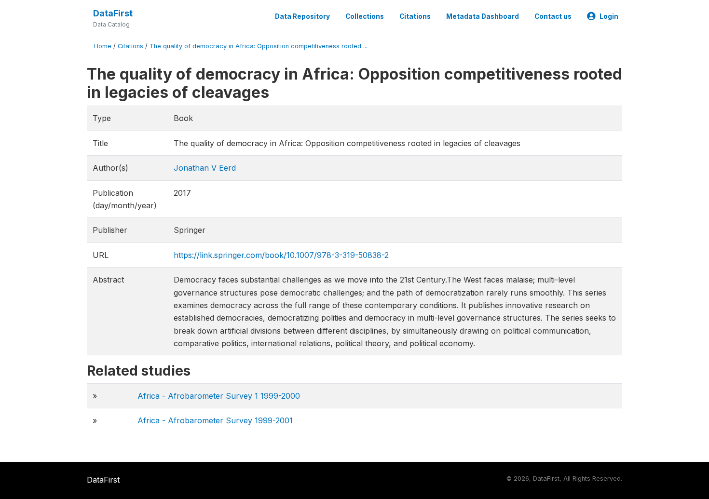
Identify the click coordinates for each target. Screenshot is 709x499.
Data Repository (302, 16)
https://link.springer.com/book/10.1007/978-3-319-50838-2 (281, 255)
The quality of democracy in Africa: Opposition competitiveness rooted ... (259, 46)
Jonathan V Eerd (205, 168)
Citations (415, 16)
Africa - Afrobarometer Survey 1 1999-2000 (218, 396)
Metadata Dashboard (482, 16)
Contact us (553, 16)
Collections (364, 16)
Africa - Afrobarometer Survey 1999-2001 (215, 420)
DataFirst (113, 13)
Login (609, 16)
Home (102, 46)
